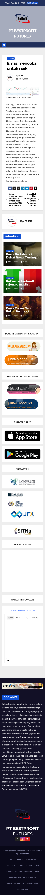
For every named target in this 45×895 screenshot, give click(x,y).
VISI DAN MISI (22, 890)
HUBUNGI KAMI (12, 872)
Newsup (39, 850)
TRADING (11, 58)
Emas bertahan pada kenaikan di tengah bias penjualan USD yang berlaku (15, 200)
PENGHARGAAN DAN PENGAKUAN (22, 878)
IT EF (21, 76)
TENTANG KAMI (32, 884)
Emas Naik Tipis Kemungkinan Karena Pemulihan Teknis (30, 200)
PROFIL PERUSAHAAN (15, 884)
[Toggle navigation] (24, 45)
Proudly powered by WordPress (15, 850)
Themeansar (23, 854)
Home (11, 860)
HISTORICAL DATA (32, 866)
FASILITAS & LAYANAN (14, 866)
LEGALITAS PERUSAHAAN (29, 872)
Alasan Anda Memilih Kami (26, 860)
